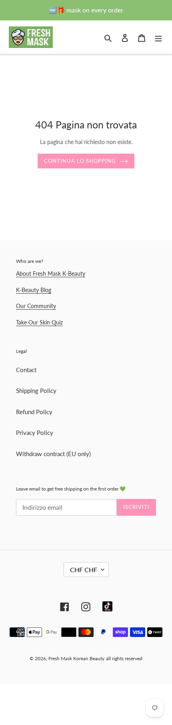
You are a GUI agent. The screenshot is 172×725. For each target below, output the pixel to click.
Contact (26, 369)
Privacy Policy (34, 432)
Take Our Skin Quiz (39, 322)
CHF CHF (83, 569)
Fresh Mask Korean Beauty (76, 658)
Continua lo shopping (80, 161)
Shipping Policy (36, 390)
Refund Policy (34, 411)
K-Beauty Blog (33, 289)
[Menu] (158, 37)
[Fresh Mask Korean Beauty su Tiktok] (107, 606)
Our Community (36, 305)
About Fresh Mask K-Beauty (50, 273)
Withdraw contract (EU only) (53, 453)
